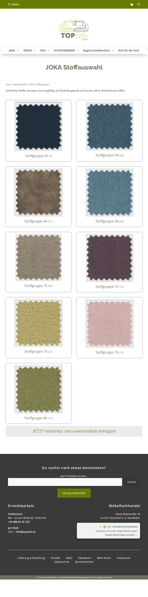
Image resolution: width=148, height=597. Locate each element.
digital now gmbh (104, 577)
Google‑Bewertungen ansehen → (121, 534)
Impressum (124, 558)
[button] (18, 50)
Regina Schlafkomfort (96, 50)
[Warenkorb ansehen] (131, 4)
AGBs (69, 558)
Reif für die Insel (129, 50)
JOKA (12, 50)
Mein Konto (104, 558)
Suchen (131, 482)
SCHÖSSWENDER (64, 50)
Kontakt (55, 558)
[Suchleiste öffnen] (138, 4)
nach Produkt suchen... (74, 476)
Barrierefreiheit (84, 561)
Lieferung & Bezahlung (31, 558)
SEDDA (27, 50)
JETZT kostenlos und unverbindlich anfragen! (74, 431)
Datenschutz (61, 561)
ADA (43, 50)
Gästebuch (84, 558)
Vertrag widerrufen (74, 493)
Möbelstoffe (20, 84)
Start (8, 84)
